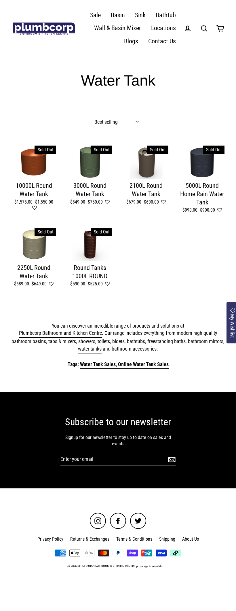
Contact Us (162, 41)
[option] (34, 244)
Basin (118, 15)
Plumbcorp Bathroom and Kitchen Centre (60, 333)
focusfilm (157, 566)
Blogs (131, 41)
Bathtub (166, 15)
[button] (34, 208)
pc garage (142, 566)
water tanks (90, 349)
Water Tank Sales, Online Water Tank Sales (124, 364)
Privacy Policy (50, 539)
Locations (163, 28)
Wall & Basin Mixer (117, 28)
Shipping (167, 539)
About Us (190, 539)
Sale (95, 15)
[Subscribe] (171, 459)
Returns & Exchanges (89, 539)
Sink (140, 15)
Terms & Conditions (134, 539)
